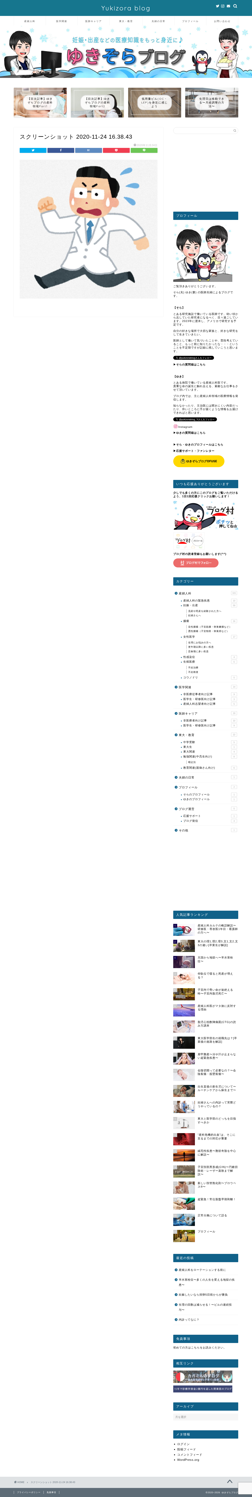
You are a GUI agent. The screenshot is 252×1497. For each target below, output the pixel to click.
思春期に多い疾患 (198, 651)
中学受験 (209, 742)
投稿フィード (186, 1449)
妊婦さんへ (194, 615)
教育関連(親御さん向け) (209, 767)
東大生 (209, 746)
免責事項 (51, 1492)
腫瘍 (209, 621)
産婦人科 (29, 21)
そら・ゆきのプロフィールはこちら (199, 444)
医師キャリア (93, 21)
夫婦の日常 (158, 21)
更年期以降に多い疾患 (201, 647)
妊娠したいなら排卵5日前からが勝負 (203, 1294)
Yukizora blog (126, 8)
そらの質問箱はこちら (191, 364)
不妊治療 (193, 667)
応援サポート (209, 815)
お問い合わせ (222, 21)
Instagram (185, 426)
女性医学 (209, 636)
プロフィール (190, 21)
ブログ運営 (207, 809)
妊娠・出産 (209, 605)
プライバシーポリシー (29, 1492)
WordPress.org (188, 1459)
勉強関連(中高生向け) (209, 756)
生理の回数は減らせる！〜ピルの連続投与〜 (205, 1307)
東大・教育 (126, 21)
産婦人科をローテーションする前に (202, 1269)
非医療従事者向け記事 (209, 694)
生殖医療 (209, 661)
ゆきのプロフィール (209, 799)
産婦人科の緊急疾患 (209, 600)
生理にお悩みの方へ (199, 642)
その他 (207, 830)
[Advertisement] (205, 174)
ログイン (183, 1444)
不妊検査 (193, 672)
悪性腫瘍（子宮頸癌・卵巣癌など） (208, 631)
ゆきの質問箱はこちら (191, 432)
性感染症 (209, 657)
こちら (195, 1347)
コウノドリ (209, 677)
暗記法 (192, 762)
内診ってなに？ (189, 1319)
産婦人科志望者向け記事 (209, 703)
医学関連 (61, 21)
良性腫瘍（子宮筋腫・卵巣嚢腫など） (210, 626)
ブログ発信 (209, 820)
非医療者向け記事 (209, 720)
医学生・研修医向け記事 (209, 699)
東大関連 (209, 751)
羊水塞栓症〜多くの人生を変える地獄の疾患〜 (207, 1282)
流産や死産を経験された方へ (204, 611)
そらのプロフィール (209, 794)
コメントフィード (189, 1454)
